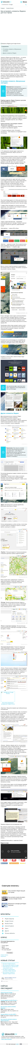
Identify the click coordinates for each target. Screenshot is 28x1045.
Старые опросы (4, 954)
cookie (17, 1044)
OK (20, 1044)
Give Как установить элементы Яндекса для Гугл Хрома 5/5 (25, 863)
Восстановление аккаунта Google (11, 965)
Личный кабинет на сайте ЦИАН (8, 1014)
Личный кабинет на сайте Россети (9, 1000)
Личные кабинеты (10, 933)
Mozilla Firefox (9, 923)
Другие (7, 931)
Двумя (3, 947)
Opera (6, 928)
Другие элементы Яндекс (9, 53)
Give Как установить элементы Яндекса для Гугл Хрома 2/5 (21, 863)
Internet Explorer (9, 926)
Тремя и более (5, 948)
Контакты (9, 1039)
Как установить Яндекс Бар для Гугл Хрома (16, 891)
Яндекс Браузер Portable (6, 992)
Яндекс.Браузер (9, 918)
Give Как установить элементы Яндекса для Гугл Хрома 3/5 (23, 863)
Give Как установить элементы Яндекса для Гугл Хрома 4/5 (24, 863)
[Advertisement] (14, 29)
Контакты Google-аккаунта (9, 963)
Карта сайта (4, 1039)
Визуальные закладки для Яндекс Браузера (17, 904)
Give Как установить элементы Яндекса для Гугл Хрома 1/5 (20, 863)
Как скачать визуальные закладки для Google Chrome (8, 703)
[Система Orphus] (9, 981)
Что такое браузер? (6, 949)
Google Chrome (9, 921)
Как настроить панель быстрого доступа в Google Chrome (16, 898)
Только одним (5, 945)
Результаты (3, 956)
